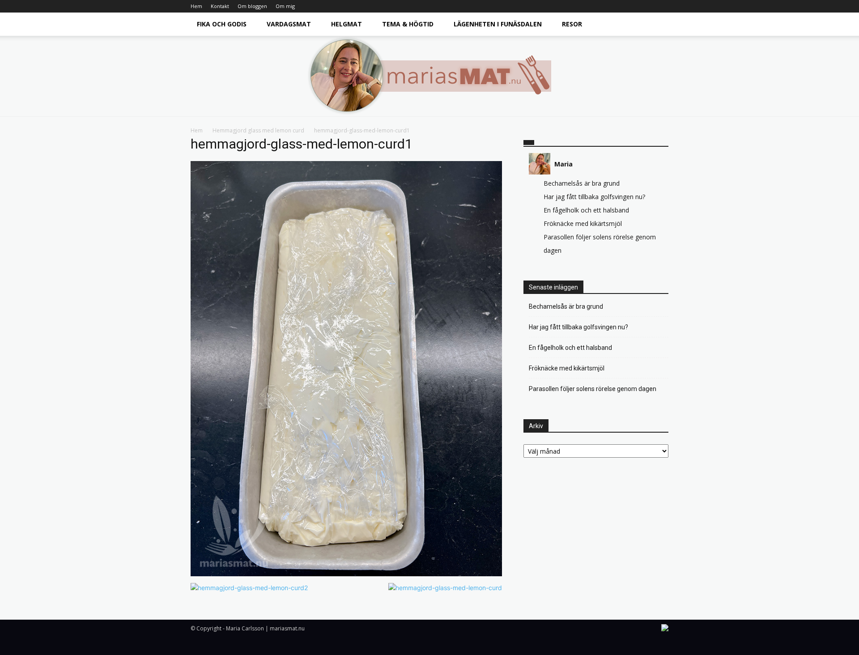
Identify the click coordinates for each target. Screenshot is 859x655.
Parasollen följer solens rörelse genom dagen (592, 388)
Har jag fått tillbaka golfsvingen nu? (594, 196)
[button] (657, 25)
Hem (196, 6)
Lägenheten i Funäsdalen (498, 24)
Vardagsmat (289, 24)
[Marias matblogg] (429, 76)
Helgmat (346, 24)
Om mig (285, 6)
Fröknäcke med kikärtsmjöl (583, 223)
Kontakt (220, 6)
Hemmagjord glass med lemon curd (258, 130)
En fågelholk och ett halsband (586, 210)
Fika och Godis (222, 24)
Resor (572, 24)
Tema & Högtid (408, 24)
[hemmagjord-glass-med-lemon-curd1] (346, 574)
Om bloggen (252, 6)
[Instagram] (661, 6)
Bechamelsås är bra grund (582, 183)
